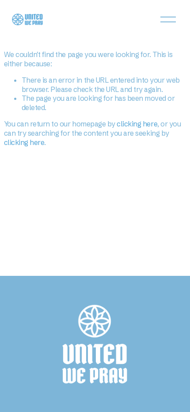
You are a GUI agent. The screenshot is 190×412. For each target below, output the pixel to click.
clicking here (137, 123)
